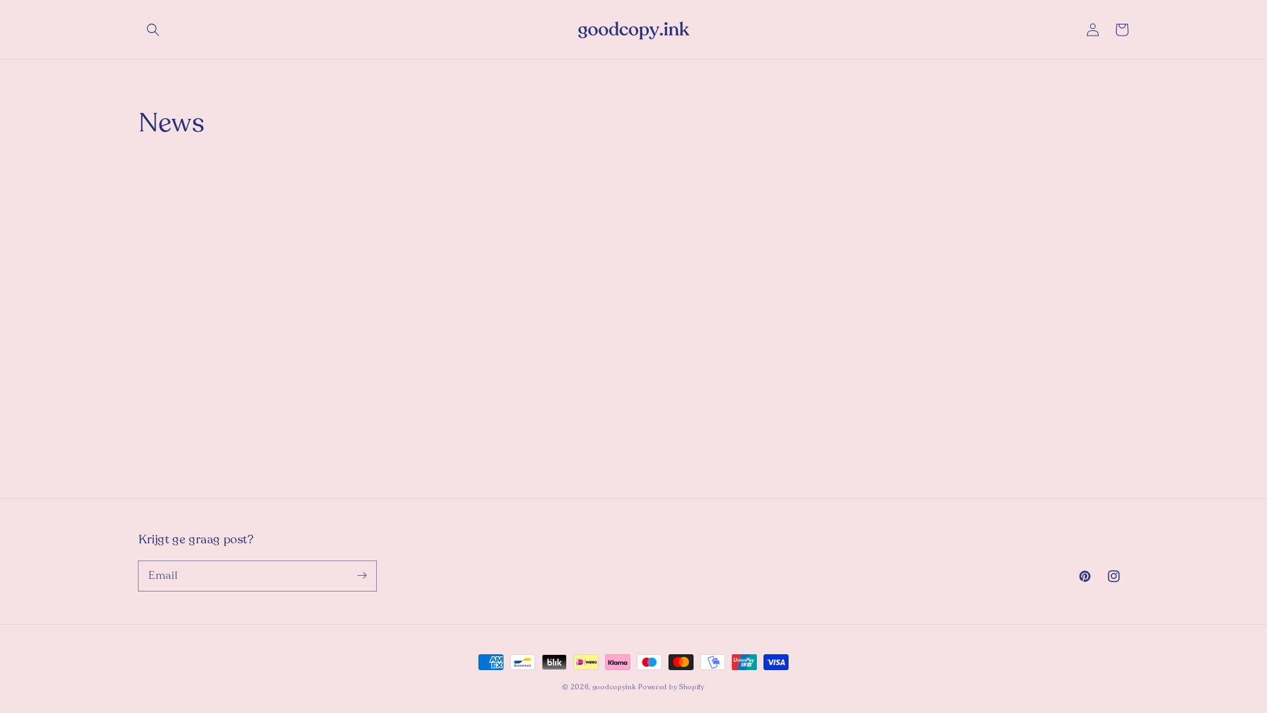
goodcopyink (614, 687)
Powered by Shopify (671, 687)
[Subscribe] (361, 575)
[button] (153, 29)
